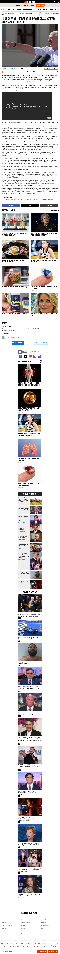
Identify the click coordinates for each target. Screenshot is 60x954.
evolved (11, 149)
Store (22, 933)
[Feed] (54, 941)
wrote (21, 162)
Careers (23, 931)
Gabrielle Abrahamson (8, 68)
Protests (42, 199)
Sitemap (42, 931)
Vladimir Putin (12, 201)
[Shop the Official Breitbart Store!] (36, 352)
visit (23, 141)
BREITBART (31, 2)
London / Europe (6, 199)
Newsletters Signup (45, 925)
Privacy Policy (24, 919)
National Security (14, 199)
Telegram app (5, 201)
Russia (46, 199)
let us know (46, 325)
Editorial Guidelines (6, 931)
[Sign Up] (40, 5)
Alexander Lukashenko (29, 199)
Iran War (18, 9)
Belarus (37, 199)
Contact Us (23, 928)
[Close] (57, 943)
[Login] (55, 2)
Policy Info (4, 928)
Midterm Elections (48, 9)
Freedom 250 (11, 9)
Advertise (23, 925)
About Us (4, 922)
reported (9, 177)
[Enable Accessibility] (59, 2)
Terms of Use (5, 933)
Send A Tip (43, 928)
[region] (30, 947)
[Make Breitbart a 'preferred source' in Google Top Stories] (51, 69)
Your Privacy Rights (7, 951)
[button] (2, 2)
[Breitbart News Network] (20, 352)
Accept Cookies (42, 951)
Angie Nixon (38, 9)
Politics (21, 199)
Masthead (4, 919)
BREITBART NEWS (30, 913)
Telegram (50, 199)
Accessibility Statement (7, 925)
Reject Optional (53, 951)
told (53, 85)
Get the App (43, 922)
